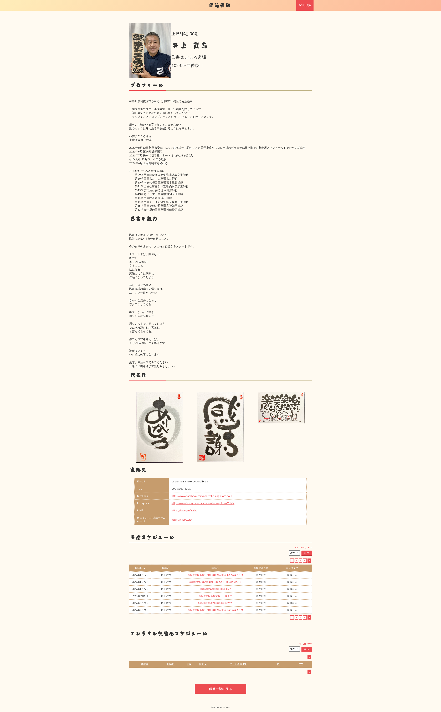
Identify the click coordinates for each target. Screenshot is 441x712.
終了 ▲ (203, 664)
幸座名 (215, 567)
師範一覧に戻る (220, 689)
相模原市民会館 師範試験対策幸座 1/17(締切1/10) (215, 574)
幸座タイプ (292, 567)
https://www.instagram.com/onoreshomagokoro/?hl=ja (203, 503)
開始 (189, 664)
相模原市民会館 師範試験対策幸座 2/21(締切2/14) (215, 610)
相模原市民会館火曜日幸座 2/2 (215, 596)
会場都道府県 (261, 567)
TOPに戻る (305, 5)
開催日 (171, 664)
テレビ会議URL (238, 664)
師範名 (166, 567)
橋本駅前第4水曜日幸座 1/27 (215, 588)
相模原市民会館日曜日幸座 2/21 (215, 602)
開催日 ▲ (140, 567)
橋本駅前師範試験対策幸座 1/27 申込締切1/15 (215, 582)
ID (278, 664)
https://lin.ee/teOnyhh (184, 510)
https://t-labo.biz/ (182, 519)
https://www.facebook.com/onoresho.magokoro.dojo (202, 495)
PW (301, 664)
